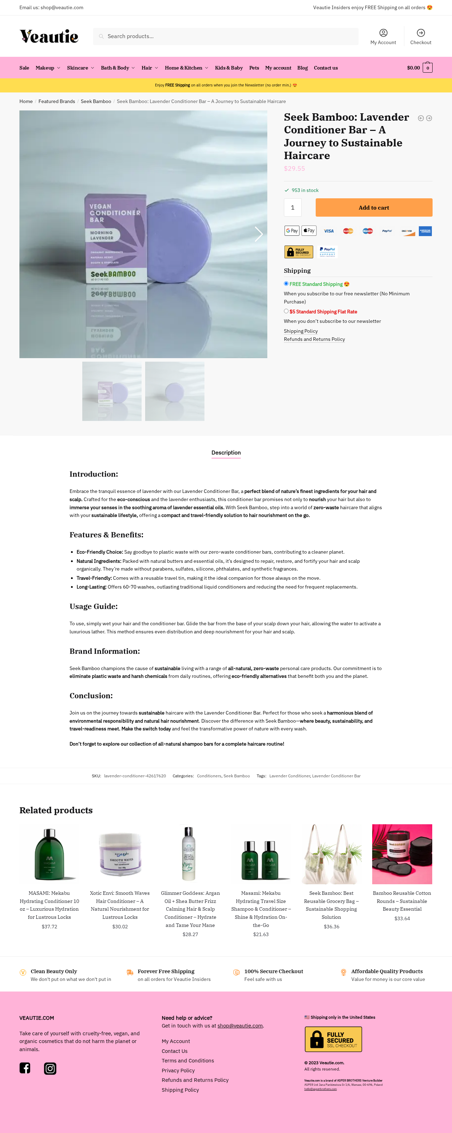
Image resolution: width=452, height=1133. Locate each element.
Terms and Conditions (188, 1060)
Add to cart (374, 207)
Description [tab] (226, 452)
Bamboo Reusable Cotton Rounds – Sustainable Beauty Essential (402, 901)
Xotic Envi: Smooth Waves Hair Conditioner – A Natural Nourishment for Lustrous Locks (120, 905)
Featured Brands (56, 101)
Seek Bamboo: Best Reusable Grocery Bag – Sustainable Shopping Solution (331, 905)
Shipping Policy (301, 331)
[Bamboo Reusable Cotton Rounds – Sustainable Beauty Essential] (402, 854)
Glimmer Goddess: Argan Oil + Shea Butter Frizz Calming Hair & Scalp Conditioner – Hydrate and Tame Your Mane (190, 909)
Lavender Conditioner (289, 775)
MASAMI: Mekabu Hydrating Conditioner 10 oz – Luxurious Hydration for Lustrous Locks (49, 905)
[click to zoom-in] (143, 234)
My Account (383, 42)
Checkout (421, 42)
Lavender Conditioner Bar (336, 775)
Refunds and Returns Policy (314, 339)
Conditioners (209, 775)
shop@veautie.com (62, 7)
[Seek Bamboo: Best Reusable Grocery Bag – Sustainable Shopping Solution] (332, 854)
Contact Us (175, 1051)
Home (26, 101)
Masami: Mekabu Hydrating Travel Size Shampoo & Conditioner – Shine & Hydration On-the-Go (261, 909)
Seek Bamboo (96, 101)
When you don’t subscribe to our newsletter (332, 321)
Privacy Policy (178, 1070)
